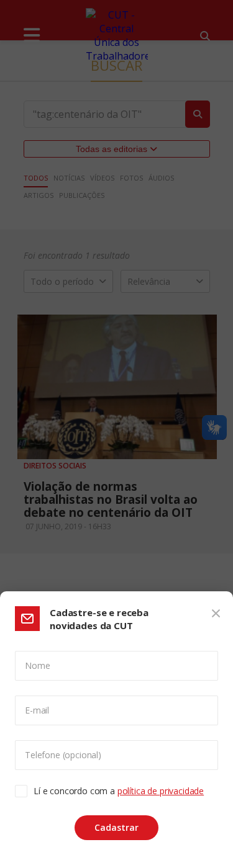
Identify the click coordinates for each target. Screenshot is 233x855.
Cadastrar (116, 827)
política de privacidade (160, 791)
